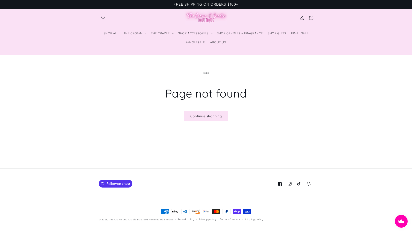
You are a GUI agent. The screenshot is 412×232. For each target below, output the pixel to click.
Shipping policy (253, 219)
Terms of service (230, 219)
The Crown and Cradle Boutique (128, 219)
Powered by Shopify (161, 219)
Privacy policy (207, 219)
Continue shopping (206, 116)
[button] (103, 18)
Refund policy (185, 219)
